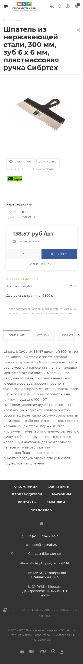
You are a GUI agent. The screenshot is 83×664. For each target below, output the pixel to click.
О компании (26, 486)
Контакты (27, 502)
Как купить (58, 486)
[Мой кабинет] (68, 7)
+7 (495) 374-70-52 (42, 536)
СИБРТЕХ (28, 217)
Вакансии (55, 502)
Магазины (61, 494)
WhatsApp (41, 523)
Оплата (68, 335)
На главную (41, 509)
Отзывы (43, 335)
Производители (27, 494)
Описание (16, 335)
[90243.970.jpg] (41, 113)
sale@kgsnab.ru (44, 545)
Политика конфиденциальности (35, 610)
